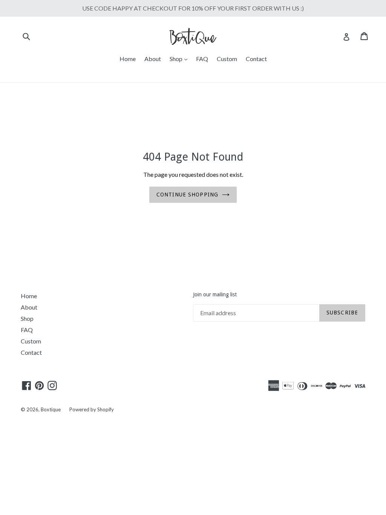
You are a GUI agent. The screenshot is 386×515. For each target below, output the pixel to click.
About (152, 58)
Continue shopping (187, 195)
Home (127, 58)
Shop (180, 58)
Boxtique (51, 409)
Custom (227, 58)
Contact (256, 58)
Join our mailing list (215, 294)
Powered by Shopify (91, 409)
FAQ (202, 58)
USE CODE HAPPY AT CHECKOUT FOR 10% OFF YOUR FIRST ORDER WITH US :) (193, 8)
